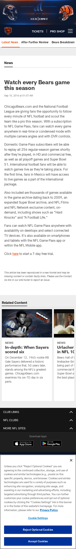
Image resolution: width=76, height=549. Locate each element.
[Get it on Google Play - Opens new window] (51, 445)
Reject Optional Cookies (38, 529)
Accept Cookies (38, 541)
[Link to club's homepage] (8, 29)
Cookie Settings (38, 518)
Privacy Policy (49, 510)
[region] (38, 502)
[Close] (71, 460)
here (15, 254)
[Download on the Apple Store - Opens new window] (23, 444)
